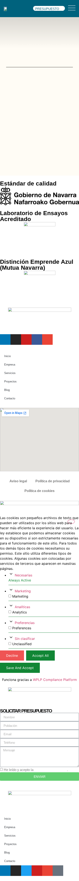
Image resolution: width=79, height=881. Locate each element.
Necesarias (23, 575)
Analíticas (22, 607)
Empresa (9, 364)
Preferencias (25, 623)
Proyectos (10, 381)
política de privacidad (50, 770)
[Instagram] (16, 339)
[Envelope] (47, 339)
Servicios (10, 373)
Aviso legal (18, 481)
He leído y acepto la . (36, 770)
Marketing (23, 591)
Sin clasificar (25, 638)
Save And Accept (20, 668)
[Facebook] (37, 339)
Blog (7, 390)
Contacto (9, 398)
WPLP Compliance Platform (55, 680)
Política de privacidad (52, 481)
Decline (12, 655)
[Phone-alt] (58, 870)
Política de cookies (39, 491)
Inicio (7, 356)
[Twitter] (26, 870)
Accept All (40, 655)
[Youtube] (26, 339)
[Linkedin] (5, 339)
